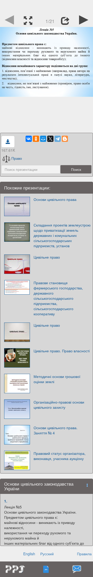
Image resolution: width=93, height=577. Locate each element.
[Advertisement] (46, 6)
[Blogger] (65, 139)
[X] (50, 139)
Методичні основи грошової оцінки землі (57, 379)
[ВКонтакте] (29, 139)
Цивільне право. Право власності (62, 350)
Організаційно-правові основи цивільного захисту (59, 404)
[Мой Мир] (43, 139)
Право (16, 158)
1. (5, 500)
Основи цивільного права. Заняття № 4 (56, 430)
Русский (47, 553)
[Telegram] (58, 139)
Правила (84, 553)
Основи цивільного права (55, 199)
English (29, 553)
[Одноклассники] (36, 139)
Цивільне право (47, 257)
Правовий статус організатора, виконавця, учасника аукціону (60, 456)
